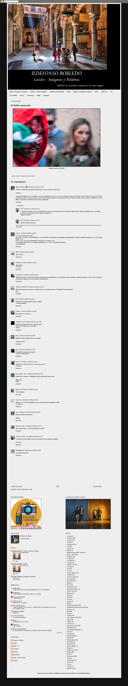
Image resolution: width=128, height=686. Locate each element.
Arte (68, 546)
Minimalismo (70, 627)
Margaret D (19, 389)
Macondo (18, 262)
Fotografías (16, 649)
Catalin (18, 311)
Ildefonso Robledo (20, 187)
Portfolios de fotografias (57, 92)
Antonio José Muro (21, 436)
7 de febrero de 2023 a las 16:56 (27, 349)
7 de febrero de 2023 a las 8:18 (28, 233)
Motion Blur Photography (73, 630)
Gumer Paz (18, 400)
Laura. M (18, 362)
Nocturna (69, 634)
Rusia (68, 654)
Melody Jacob (16, 588)
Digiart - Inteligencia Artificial (83, 92)
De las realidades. (17, 626)
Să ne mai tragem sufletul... (19, 617)
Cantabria (69, 560)
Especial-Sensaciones (72, 589)
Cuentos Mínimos (71, 573)
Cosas (68, 571)
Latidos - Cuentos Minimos (38, 92)
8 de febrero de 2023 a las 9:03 (30, 389)
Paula (17, 336)
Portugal (69, 648)
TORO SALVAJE (20, 322)
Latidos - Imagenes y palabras (18, 92)
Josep (14, 620)
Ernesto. (18, 233)
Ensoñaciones (70, 587)
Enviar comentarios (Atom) (25, 489)
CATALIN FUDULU (18, 616)
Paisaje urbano (71, 640)
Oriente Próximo (71, 636)
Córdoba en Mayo (71, 577)
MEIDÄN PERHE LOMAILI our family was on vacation (27, 594)
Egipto (68, 583)
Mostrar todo (59, 632)
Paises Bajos (70, 642)
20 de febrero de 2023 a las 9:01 (33, 450)
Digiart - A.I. (16, 646)
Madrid (69, 621)
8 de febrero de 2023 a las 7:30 (35, 374)
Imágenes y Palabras (18, 640)
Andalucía (69, 538)
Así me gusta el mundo (19, 597)
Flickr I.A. (104, 92)
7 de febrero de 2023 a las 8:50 (26, 252)
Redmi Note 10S (71, 650)
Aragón (69, 542)
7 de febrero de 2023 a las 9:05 (28, 262)
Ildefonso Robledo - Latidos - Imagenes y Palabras (26, 551)
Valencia (69, 666)
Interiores (69, 609)
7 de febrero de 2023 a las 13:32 (27, 299)
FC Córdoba (13, 95)
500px (38, 95)
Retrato (26, 176)
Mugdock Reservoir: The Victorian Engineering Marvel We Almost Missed (31, 589)
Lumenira (46, 95)
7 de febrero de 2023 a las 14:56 (34, 322)
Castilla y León (71, 564)
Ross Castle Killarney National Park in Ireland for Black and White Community (32, 630)
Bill (17, 252)
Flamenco (69, 593)
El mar (69, 585)
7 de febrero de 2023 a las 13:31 (31, 220)
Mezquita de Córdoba (72, 625)
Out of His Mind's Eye (18, 605)
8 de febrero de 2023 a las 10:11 (30, 400)
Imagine (69, 601)
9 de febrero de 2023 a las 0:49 (32, 412)
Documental (70, 579)
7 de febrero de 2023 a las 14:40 (28, 311)
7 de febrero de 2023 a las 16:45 (27, 336)
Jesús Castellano (20, 412)
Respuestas (20, 205)
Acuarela (69, 536)
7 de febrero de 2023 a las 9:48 (30, 275)
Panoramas (70, 644)
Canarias (69, 558)
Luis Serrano (19, 275)
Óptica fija (15, 624)
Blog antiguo (16, 654)
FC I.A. (22, 95)
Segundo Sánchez (20, 426)
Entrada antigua (97, 486)
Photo (69, 92)
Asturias (69, 548)
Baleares (69, 550)
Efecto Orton (70, 581)
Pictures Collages (71, 646)
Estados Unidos (71, 591)
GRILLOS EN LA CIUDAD (20, 603)
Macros (69, 619)
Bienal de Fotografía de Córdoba (75, 552)
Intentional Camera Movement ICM (76, 607)
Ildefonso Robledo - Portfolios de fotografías (24, 576)
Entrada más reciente (16, 486)
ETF (21, 209)
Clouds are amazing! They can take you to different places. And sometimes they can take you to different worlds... (34, 607)
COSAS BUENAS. (17, 598)
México (69, 632)
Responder (18, 202)
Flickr (96, 92)
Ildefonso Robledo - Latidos (20, 564)
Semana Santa (70, 656)
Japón (68, 613)
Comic (68, 569)
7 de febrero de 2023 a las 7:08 (36, 187)
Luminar (69, 615)
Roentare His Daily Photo (19, 629)
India (68, 603)
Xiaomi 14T (70, 668)
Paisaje (69, 638)
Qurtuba (15, 660)
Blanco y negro (71, 554)
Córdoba (22, 176)
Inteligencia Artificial (72, 605)
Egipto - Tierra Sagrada (19, 657)
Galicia (69, 597)
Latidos (15, 643)
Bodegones (70, 556)
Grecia (68, 599)
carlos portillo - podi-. (21, 374)
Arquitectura (70, 544)
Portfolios (15, 652)
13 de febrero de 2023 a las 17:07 (34, 436)
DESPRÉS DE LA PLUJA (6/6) (20, 621)
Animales (69, 540)
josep (17, 349)
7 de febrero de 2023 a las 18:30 (29, 362)
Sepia (68, 658)
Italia (68, 611)
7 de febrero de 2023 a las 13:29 (31, 209)
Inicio (57, 486)
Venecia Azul (16, 578)
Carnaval (17, 176)
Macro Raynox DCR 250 (73, 617)
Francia (69, 595)
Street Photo (32, 176)
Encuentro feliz (24, 552)
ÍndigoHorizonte (20, 450)
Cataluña (69, 567)
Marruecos (70, 623)
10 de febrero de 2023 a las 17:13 (33, 426)
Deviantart (30, 95)
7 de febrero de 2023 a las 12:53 (36, 287)
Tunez (68, 664)
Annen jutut (16, 592)
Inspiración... (16, 613)
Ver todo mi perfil (24, 538)
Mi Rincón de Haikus (18, 611)
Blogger (88, 673)
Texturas (69, 662)
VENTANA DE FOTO (21, 287)
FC (112, 92)
